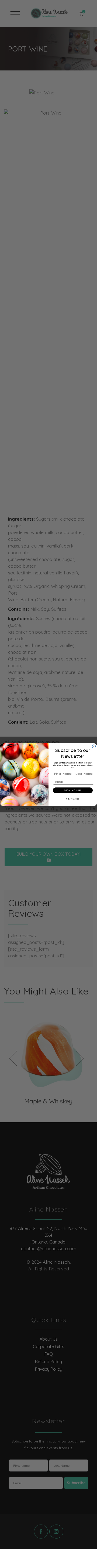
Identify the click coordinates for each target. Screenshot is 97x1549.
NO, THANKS (72, 799)
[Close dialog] (94, 746)
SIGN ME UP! (72, 790)
